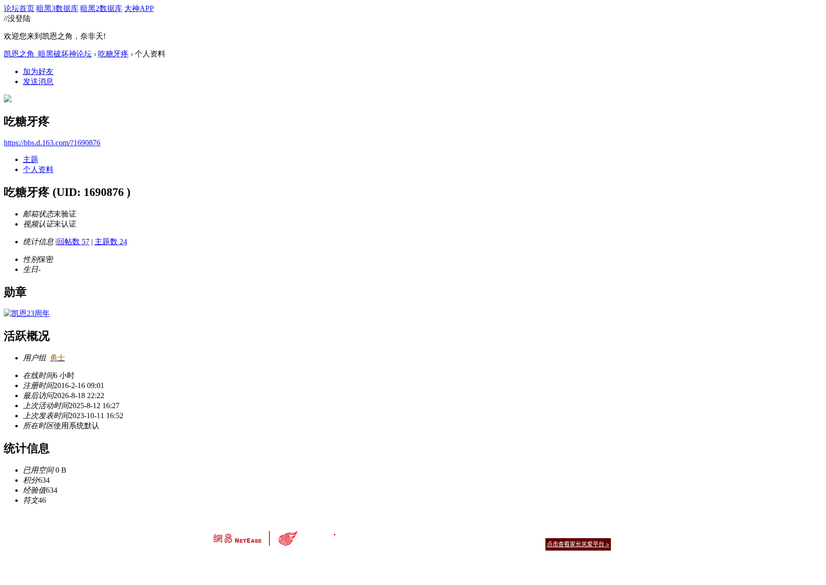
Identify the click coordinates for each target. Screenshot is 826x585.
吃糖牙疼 (113, 54)
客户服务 (398, 532)
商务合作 (570, 532)
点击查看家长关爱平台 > (578, 544)
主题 (30, 159)
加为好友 (38, 71)
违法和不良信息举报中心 (245, 560)
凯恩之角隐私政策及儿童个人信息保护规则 (471, 532)
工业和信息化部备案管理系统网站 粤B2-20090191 (346, 560)
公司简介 (370, 532)
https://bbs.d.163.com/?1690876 (52, 143)
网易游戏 (542, 532)
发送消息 (38, 81)
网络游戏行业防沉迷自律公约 (481, 543)
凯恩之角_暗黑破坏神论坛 (48, 54)
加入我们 (599, 532)
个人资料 (38, 169)
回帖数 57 (73, 242)
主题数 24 (111, 242)
